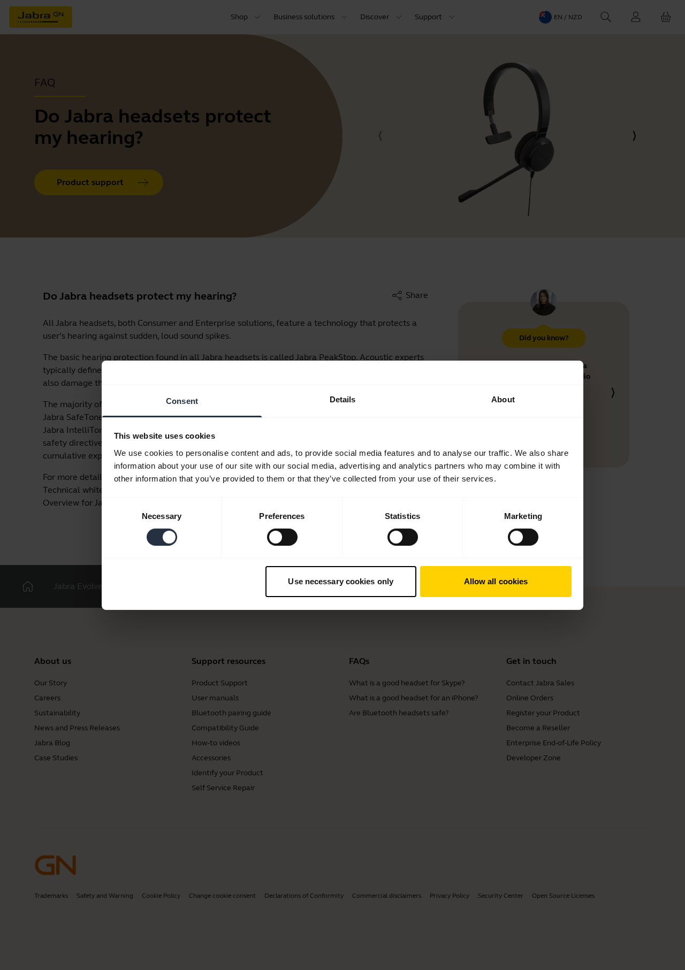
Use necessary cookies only (340, 581)
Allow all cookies (496, 581)
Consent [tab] (182, 400)
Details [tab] (343, 398)
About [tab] (503, 398)
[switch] (282, 537)
